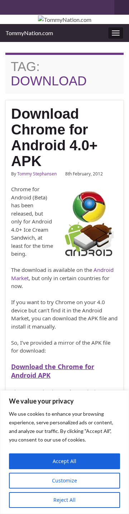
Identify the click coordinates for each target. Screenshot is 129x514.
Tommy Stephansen (37, 174)
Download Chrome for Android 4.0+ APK (54, 137)
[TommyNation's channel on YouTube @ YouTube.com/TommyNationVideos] (20, 6)
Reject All (64, 499)
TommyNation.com (29, 32)
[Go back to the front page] (64, 19)
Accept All (64, 461)
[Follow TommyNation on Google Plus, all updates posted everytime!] (36, 6)
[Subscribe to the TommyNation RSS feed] (8, 6)
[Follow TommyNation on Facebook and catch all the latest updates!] (47, 6)
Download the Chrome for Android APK (52, 370)
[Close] (121, 396)
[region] (64, 452)
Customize (64, 480)
